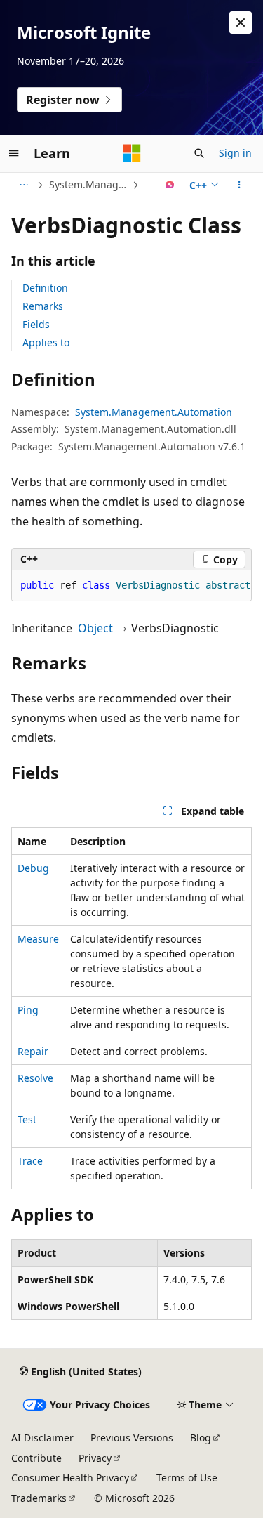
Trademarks (39, 1498)
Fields (36, 324)
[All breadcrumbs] (23, 185)
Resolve (35, 1078)
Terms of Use (186, 1477)
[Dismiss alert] (240, 22)
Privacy (95, 1458)
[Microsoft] (132, 153)
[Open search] (199, 153)
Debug (33, 868)
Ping (28, 1009)
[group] (131, 585)
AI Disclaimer (42, 1437)
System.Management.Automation (89, 184)
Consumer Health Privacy (70, 1477)
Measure (38, 939)
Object (95, 628)
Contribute (36, 1458)
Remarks (42, 306)
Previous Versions (131, 1437)
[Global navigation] (14, 153)
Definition (45, 287)
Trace (30, 1160)
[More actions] (239, 185)
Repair (33, 1051)
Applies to (45, 342)
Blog (200, 1437)
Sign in (235, 152)
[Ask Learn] (170, 185)
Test (27, 1119)
